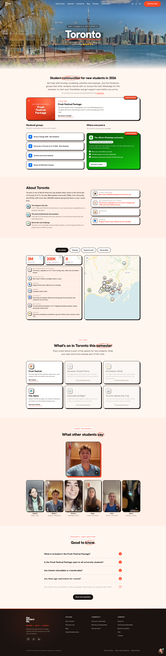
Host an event (96, 628)
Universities (104, 250)
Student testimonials (72, 632)
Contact (120, 636)
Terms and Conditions (122, 650)
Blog (88, 4)
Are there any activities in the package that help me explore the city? (82, 587)
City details (62, 250)
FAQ (119, 632)
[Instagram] (132, 3)
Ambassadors (105, 4)
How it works (60, 4)
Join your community (98, 621)
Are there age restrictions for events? (82, 578)
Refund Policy (135, 650)
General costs (89, 250)
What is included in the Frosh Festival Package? (82, 554)
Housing (75, 250)
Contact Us (80, 4)
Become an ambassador (99, 625)
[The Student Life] (8, 4)
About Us (71, 4)
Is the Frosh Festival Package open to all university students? (82, 562)
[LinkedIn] (39, 639)
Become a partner (123, 628)
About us (120, 621)
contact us (100, 93)
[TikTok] (136, 3)
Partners (96, 4)
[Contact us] (161, 651)
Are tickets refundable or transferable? (82, 570)
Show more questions (83, 597)
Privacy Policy (108, 650)
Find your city (70, 625)
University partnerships (125, 625)
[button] (113, 151)
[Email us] (139, 3)
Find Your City (152, 4)
